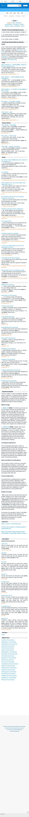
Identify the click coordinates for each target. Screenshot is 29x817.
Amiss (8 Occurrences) (7, 648)
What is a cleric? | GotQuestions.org (11, 523)
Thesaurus (16, 24)
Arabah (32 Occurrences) (8, 669)
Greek (21, 24)
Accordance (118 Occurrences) (9, 664)
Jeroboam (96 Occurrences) (8, 667)
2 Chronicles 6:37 (11, 59)
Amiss (3, 634)
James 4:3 (5, 56)
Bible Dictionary (17, 531)
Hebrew (7, 26)
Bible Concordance (6, 531)
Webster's (18, 23)
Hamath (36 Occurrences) (8, 673)
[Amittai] (27, 365)
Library (12, 26)
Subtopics (17, 26)
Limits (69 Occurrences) (7, 656)
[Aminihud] (1, 365)
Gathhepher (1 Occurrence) (8, 642)
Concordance (8, 24)
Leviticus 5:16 (5, 581)
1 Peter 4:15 (6, 427)
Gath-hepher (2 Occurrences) (9, 644)
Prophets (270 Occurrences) (9, 675)
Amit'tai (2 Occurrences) (7, 640)
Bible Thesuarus (22, 533)
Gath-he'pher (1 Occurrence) (9, 652)
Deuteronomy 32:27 (6, 595)
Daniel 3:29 (4, 618)
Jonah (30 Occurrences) (7, 646)
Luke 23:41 (20, 50)
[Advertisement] (16, 705)
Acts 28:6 (3, 562)
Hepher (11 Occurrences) (8, 665)
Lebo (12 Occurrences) (7, 650)
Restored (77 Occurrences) (8, 658)
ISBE (13, 23)
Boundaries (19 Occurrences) (9, 654)
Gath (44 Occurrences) (7, 660)
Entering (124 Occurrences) (8, 671)
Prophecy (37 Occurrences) (8, 677)
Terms (22, 26)
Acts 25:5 (3, 553)
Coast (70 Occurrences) (7, 662)
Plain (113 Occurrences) (7, 679)
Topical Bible (13, 533)
